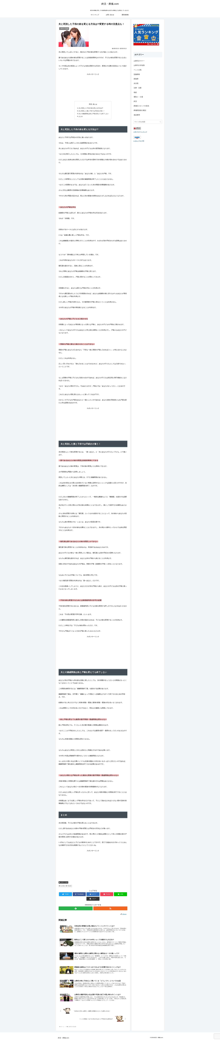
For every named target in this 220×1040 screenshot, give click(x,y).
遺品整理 (137, 115)
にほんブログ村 (138, 141)
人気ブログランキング (140, 132)
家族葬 (136, 79)
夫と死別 (62, 886)
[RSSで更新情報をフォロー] (110, 908)
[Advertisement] (93, 88)
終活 (135, 101)
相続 (135, 92)
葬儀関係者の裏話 (140, 110)
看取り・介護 (138, 97)
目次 (90, 104)
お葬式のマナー (139, 61)
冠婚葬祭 (137, 74)
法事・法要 (137, 88)
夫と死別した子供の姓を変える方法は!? (91, 108)
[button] (93, 899)
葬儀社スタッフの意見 (141, 106)
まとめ (81, 116)
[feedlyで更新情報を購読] (76, 908)
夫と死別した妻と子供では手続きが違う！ (92, 111)
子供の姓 (69, 886)
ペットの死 (137, 70)
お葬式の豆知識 (64, 882)
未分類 (136, 83)
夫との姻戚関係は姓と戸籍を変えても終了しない (94, 113)
